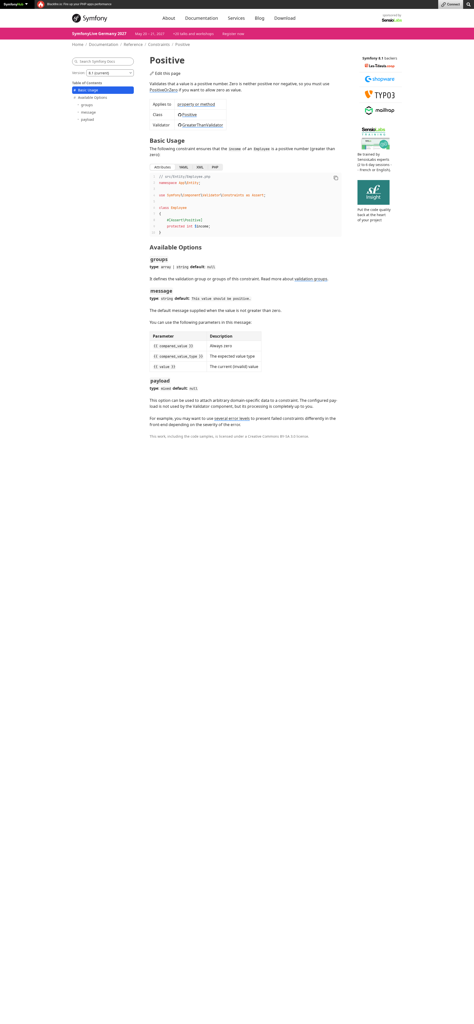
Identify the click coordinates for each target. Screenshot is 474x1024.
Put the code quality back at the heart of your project (374, 214)
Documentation (103, 44)
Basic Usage (88, 90)
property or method (196, 104)
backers (390, 58)
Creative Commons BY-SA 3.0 (272, 436)
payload (87, 119)
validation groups (311, 279)
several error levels (232, 418)
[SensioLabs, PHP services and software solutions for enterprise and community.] (392, 20)
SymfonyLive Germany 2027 (99, 33)
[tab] (162, 167)
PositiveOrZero (164, 90)
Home (77, 44)
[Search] (468, 4)
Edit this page (167, 73)
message (88, 112)
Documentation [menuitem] (201, 18)
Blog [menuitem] (259, 18)
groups (87, 104)
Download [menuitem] (285, 18)
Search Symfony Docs (97, 61)
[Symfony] (113, 18)
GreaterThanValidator (202, 125)
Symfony (13, 4)
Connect (453, 4)
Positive (189, 114)
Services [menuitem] (236, 18)
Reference (133, 44)
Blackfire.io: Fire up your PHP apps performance (79, 4)
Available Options (92, 97)
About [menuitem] (168, 18)
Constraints (159, 44)
